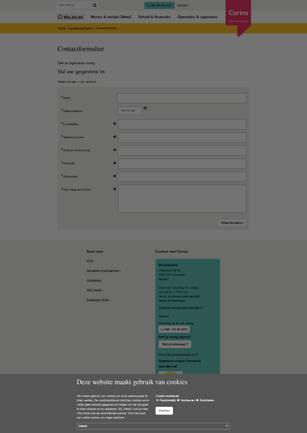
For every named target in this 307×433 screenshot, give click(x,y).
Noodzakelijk (167, 400)
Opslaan (164, 410)
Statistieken (206, 400)
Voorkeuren (187, 400)
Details (83, 426)
